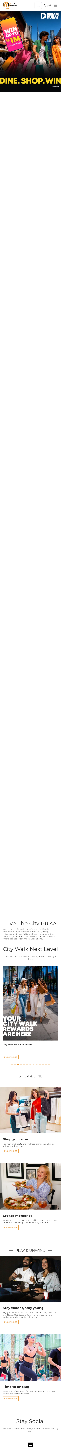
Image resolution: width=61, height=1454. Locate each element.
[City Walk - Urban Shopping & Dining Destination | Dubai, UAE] (10, 5)
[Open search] (38, 5)
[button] (55, 5)
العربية (47, 5)
